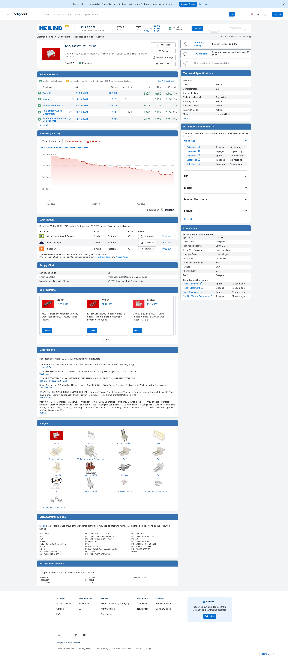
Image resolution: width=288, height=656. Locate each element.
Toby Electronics (124, 491)
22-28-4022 (108, 304)
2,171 (115, 112)
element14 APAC (46, 397)
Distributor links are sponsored (234, 36)
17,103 (114, 99)
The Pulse (142, 603)
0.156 (169, 112)
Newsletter (142, 609)
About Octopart (64, 603)
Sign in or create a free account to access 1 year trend (64, 147)
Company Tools (163, 609)
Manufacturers (108, 609)
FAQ (58, 614)
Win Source (44, 374)
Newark (47, 99)
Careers (60, 609)
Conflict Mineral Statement (196, 296)
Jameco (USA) (45, 367)
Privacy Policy (122, 257)
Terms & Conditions (102, 257)
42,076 (114, 105)
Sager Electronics (56, 459)
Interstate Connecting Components (54, 119)
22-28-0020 (62, 304)
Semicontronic (45, 388)
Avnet (46, 93)
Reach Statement (191, 288)
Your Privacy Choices (122, 649)
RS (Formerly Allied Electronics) (52, 112)
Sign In (266, 14)
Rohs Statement (190, 283)
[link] (45, 36)
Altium (139, 649)
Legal (148, 649)
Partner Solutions (164, 603)
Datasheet (192, 147)
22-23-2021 (88, 27)
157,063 (113, 93)
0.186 (158, 99)
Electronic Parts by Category (115, 603)
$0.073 (157, 26)
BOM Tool (84, 603)
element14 (56, 475)
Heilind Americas (51, 105)
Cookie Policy (102, 649)
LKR (56, 491)
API (80, 609)
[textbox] (135, 14)
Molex (56, 443)
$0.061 (157, 31)
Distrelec (43, 413)
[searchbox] (138, 14)
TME (125, 459)
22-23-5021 (152, 304)
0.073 (147, 105)
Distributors (106, 614)
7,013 (115, 119)
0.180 (147, 112)
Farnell (158, 443)
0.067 (147, 93)
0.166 (169, 99)
